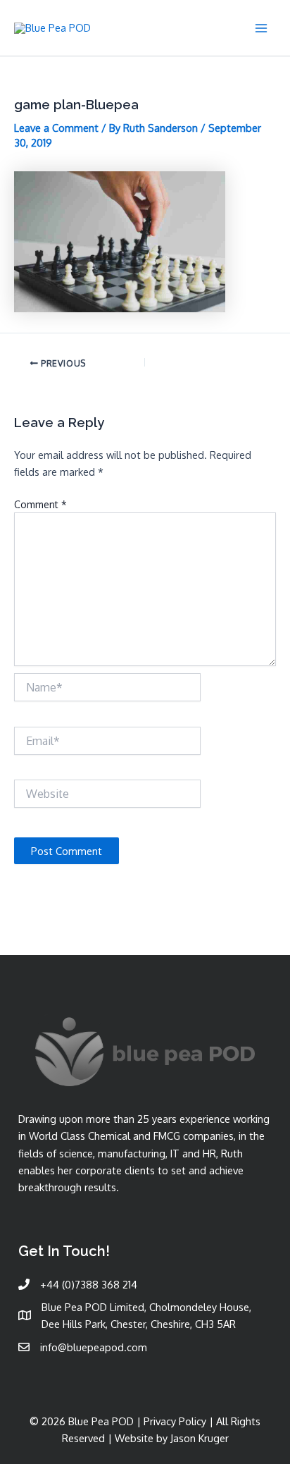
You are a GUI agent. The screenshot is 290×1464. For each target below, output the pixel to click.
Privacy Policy (175, 1421)
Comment (40, 504)
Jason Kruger (199, 1438)
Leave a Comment (56, 127)
